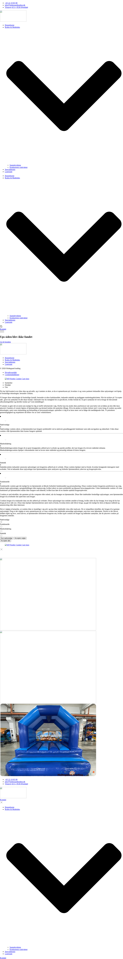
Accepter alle (5, 541)
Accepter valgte (20, 538)
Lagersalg (8, 172)
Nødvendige (4, 520)
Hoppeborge (9, 25)
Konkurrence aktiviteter (19, 167)
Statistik (3, 533)
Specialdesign (10, 169)
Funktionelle (4, 524)
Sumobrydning (15, 165)
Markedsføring (5, 529)
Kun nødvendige (6, 538)
